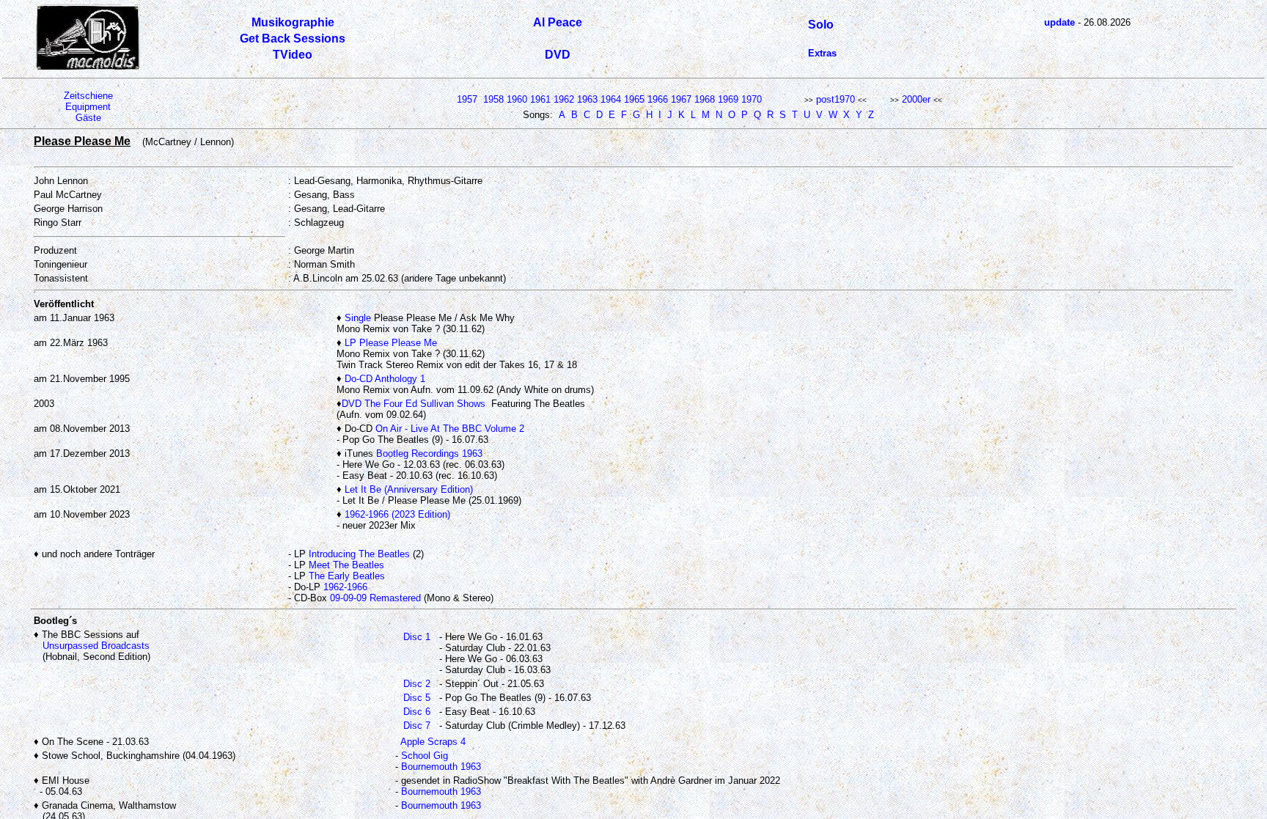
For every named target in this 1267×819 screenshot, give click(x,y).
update (1059, 22)
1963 (587, 99)
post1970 (835, 99)
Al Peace (557, 22)
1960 (517, 99)
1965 (634, 99)
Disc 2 (416, 683)
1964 (611, 99)
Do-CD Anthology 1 (385, 378)
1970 (751, 99)
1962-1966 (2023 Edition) (397, 514)
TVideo (292, 54)
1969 (728, 99)
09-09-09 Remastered (375, 597)
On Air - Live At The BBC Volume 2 (449, 428)
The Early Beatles (347, 575)
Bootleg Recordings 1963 (429, 453)
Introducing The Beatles (359, 553)
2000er (916, 99)
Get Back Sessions (292, 38)
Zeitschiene (88, 95)
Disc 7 (416, 725)
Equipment (88, 106)
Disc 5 (416, 697)
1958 (493, 99)
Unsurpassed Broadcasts (96, 645)
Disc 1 (416, 636)
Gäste (88, 117)
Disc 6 (416, 711)
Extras (822, 53)
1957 (467, 99)
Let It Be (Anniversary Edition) (409, 489)
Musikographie (292, 22)
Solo (821, 24)
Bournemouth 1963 (441, 766)
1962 (564, 99)
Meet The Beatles (346, 564)
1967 (681, 99)
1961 (540, 99)
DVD (557, 54)
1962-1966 (345, 586)
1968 (704, 99)
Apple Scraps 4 (433, 741)
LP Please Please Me (391, 342)
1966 (657, 99)
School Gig (424, 755)
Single (358, 317)
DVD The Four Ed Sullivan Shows (413, 403)
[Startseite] (88, 67)
